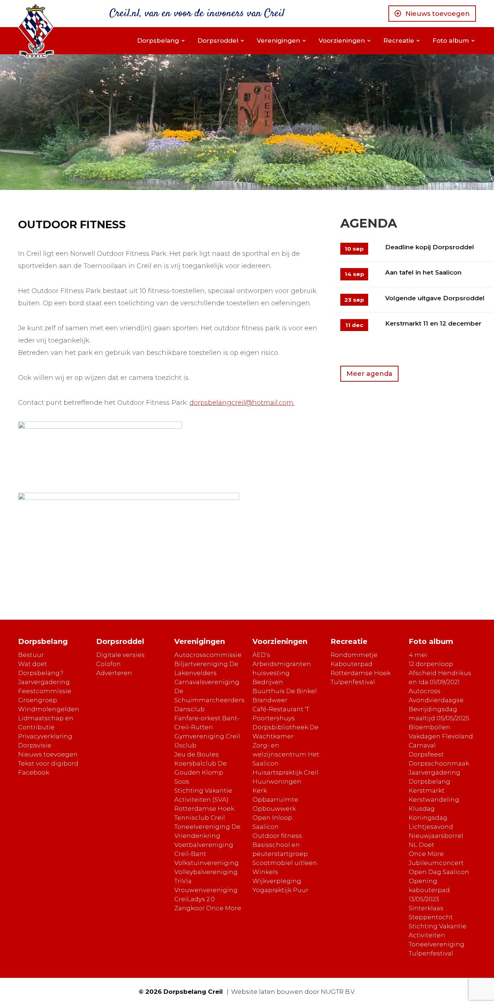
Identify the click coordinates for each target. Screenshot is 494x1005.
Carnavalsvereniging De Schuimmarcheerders (209, 691)
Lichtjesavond (431, 826)
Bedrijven (267, 682)
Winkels (265, 871)
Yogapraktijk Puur (280, 890)
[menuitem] (161, 41)
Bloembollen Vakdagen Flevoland (441, 732)
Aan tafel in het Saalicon (423, 272)
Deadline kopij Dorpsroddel (429, 247)
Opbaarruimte (275, 799)
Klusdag (422, 808)
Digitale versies (120, 654)
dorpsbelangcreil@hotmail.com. (241, 403)
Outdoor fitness (277, 835)
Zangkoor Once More (207, 908)
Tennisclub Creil (199, 817)
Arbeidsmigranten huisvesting (281, 668)
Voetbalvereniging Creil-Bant (203, 849)
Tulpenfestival (353, 682)
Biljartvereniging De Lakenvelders (206, 668)
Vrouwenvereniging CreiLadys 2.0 (206, 894)
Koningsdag (428, 817)
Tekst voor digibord (48, 763)
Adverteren (114, 673)
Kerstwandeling (434, 799)
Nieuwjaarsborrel (436, 835)
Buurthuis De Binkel (284, 691)
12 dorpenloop (431, 663)
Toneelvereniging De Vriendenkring (207, 831)
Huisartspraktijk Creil (285, 772)
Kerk (259, 790)
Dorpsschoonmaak (439, 763)
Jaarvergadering (44, 682)
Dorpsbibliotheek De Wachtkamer (285, 732)
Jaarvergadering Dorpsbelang (434, 777)
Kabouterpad (351, 663)
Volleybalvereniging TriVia (206, 876)
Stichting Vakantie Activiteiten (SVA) (203, 795)
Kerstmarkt (426, 790)
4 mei (418, 654)
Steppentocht (431, 917)
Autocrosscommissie (208, 654)
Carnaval (422, 745)
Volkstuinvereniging (206, 862)
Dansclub (189, 709)
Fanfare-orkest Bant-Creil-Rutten (206, 722)
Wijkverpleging (276, 881)
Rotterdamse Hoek (204, 808)
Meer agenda (369, 374)
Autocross (424, 691)
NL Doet (421, 844)
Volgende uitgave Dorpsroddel (435, 298)
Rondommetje (354, 654)
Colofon (108, 663)
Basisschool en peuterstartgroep (280, 849)
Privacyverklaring (45, 736)
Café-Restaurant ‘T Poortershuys (280, 713)
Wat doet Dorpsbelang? (40, 668)
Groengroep (37, 700)
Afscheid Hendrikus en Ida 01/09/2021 (440, 677)
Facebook (33, 772)
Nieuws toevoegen (437, 14)
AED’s (261, 654)
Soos (181, 781)
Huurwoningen (276, 781)
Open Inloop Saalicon (272, 822)
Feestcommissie (44, 691)
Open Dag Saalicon (439, 871)
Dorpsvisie (34, 745)
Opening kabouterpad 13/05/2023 (429, 890)
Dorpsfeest (426, 754)
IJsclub (185, 745)
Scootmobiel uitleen (284, 862)
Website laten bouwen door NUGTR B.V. (293, 991)
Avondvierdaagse (436, 700)
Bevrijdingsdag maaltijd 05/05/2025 (439, 713)
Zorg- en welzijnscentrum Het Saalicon (285, 754)
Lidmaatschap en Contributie (45, 722)
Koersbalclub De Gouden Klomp (200, 768)
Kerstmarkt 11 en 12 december (433, 323)
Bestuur (31, 654)
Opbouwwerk (274, 808)
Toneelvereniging (436, 944)
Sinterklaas (426, 908)
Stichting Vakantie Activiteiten (438, 931)
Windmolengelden (48, 709)
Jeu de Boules (196, 754)
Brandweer (270, 700)
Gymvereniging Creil (207, 736)
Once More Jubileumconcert (436, 858)
